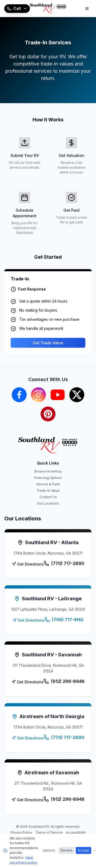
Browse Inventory (48, 471)
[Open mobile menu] (87, 8)
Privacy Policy (21, 832)
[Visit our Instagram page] (38, 394)
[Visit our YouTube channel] (57, 394)
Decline (67, 850)
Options (49, 850)
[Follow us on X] (76, 394)
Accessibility (76, 832)
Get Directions (30, 564)
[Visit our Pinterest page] (48, 414)
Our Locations (48, 503)
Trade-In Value (48, 491)
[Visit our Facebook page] (19, 394)
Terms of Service (49, 832)
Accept (83, 850)
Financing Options (48, 478)
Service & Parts (48, 484)
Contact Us (48, 497)
